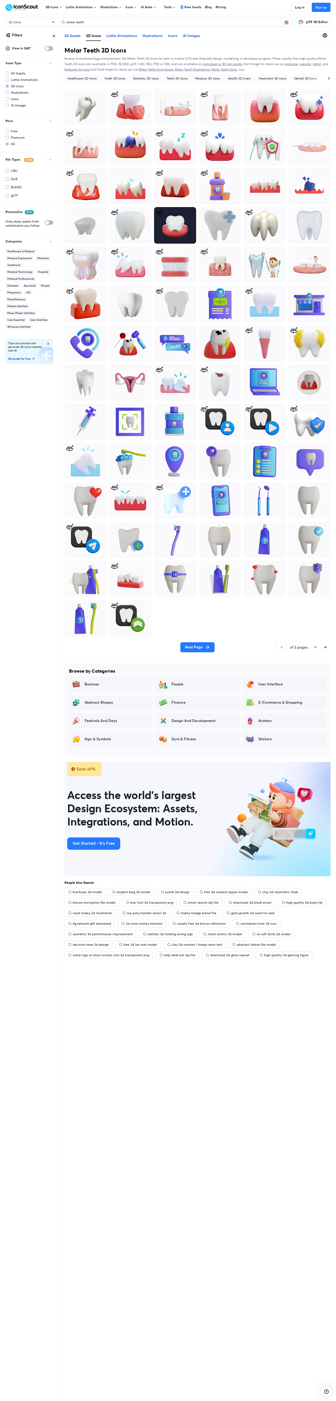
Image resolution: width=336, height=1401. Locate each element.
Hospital (43, 272)
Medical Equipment (19, 258)
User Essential (16, 320)
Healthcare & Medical (21, 251)
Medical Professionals (20, 278)
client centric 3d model (225, 934)
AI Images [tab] (191, 36)
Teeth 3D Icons (177, 78)
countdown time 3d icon (258, 924)
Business (92, 684)
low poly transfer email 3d (146, 913)
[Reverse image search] (286, 22)
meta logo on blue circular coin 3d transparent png (111, 955)
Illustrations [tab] (152, 36)
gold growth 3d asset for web (253, 913)
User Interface (39, 320)
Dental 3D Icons (305, 78)
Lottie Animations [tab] (121, 36)
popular (305, 64)
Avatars (265, 721)
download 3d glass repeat (229, 955)
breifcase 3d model (87, 892)
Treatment (13, 265)
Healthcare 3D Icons (81, 78)
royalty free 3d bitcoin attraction (201, 924)
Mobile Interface (17, 306)
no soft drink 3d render (274, 934)
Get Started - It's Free (94, 844)
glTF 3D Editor (317, 22)
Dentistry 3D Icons (146, 78)
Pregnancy (14, 292)
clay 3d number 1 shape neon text (197, 945)
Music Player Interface (21, 313)
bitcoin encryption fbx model (94, 902)
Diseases (12, 285)
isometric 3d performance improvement (103, 934)
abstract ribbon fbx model (256, 945)
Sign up (321, 7)
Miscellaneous (16, 299)
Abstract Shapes (99, 702)
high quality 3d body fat (304, 902)
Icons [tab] (172, 36)
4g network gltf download (92, 924)
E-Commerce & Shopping (280, 702)
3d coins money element (144, 924)
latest (317, 64)
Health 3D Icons (239, 78)
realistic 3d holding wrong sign (170, 934)
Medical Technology (19, 272)
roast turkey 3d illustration (92, 913)
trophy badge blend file (198, 913)
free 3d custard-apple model (226, 892)
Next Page (194, 647)
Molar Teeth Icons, (224, 69)
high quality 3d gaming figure (286, 955)
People (45, 285)
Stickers (265, 739)
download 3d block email (252, 902)
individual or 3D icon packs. (223, 64)
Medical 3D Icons (207, 78)
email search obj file (203, 902)
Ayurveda (29, 285)
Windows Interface (19, 326)
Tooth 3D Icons (114, 78)
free (97, 58)
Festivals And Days (101, 721)
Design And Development (193, 721)
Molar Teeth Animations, (157, 69)
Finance (178, 702)
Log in (299, 7)
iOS (28, 292)
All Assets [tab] (72, 36)
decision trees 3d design (91, 945)
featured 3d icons (77, 69)
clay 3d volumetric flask (280, 892)
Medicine (43, 258)
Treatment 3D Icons (272, 78)
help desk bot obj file (179, 955)
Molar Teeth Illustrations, (193, 69)
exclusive (291, 64)
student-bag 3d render (134, 892)
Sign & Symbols (98, 739)
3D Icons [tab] (93, 35)
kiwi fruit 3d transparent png (151, 902)
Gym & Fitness (183, 739)
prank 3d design (177, 892)
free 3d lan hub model (140, 945)
